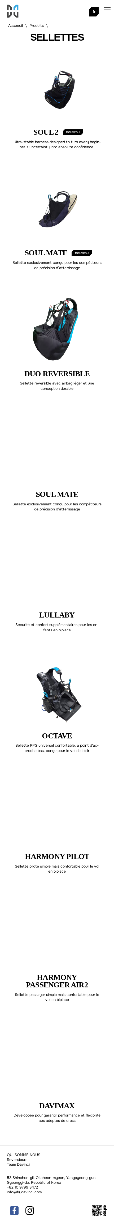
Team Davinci (18, 1164)
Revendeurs (17, 1159)
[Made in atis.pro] (99, 1215)
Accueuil (15, 25)
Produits (36, 25)
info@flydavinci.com (24, 1192)
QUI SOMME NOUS (23, 1154)
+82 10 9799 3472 (22, 1187)
